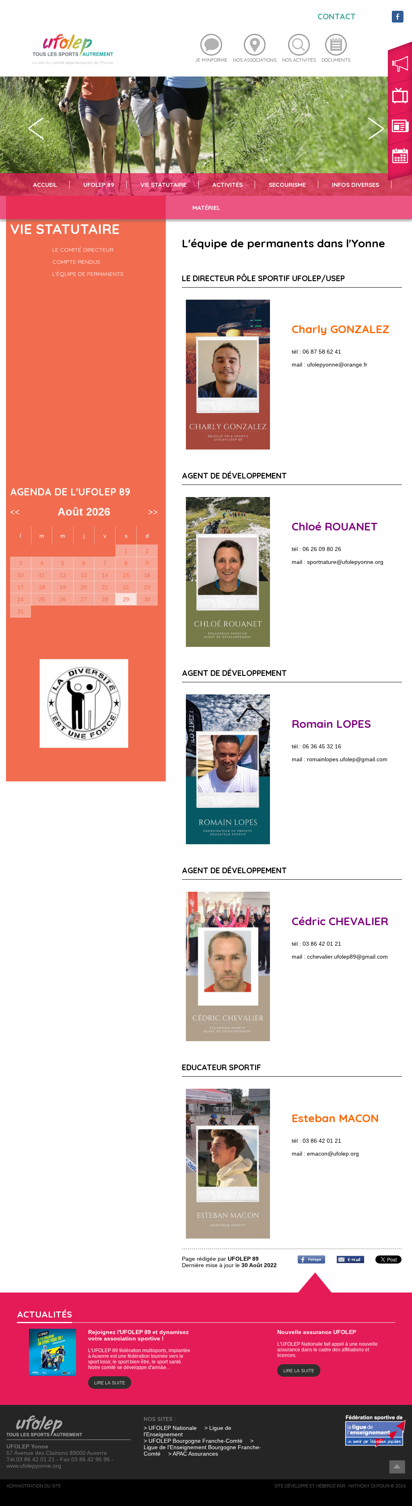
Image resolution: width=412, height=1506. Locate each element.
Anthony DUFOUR (368, 1486)
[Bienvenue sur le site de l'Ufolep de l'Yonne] (73, 44)
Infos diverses (355, 185)
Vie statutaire (163, 185)
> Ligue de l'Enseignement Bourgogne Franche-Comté (202, 1447)
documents (335, 60)
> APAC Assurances (193, 1453)
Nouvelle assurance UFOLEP (316, 1332)
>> (153, 512)
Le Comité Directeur (82, 249)
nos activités (299, 60)
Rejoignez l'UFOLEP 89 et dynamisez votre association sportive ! (138, 1335)
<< (15, 512)
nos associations (254, 60)
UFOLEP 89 (98, 185)
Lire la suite (109, 1383)
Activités (227, 185)
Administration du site (33, 1486)
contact (336, 16)
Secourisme (287, 185)
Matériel (206, 207)
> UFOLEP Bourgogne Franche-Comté (194, 1441)
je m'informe (211, 60)
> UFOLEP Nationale (170, 1428)
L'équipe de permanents (88, 274)
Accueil (45, 185)
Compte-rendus (76, 261)
